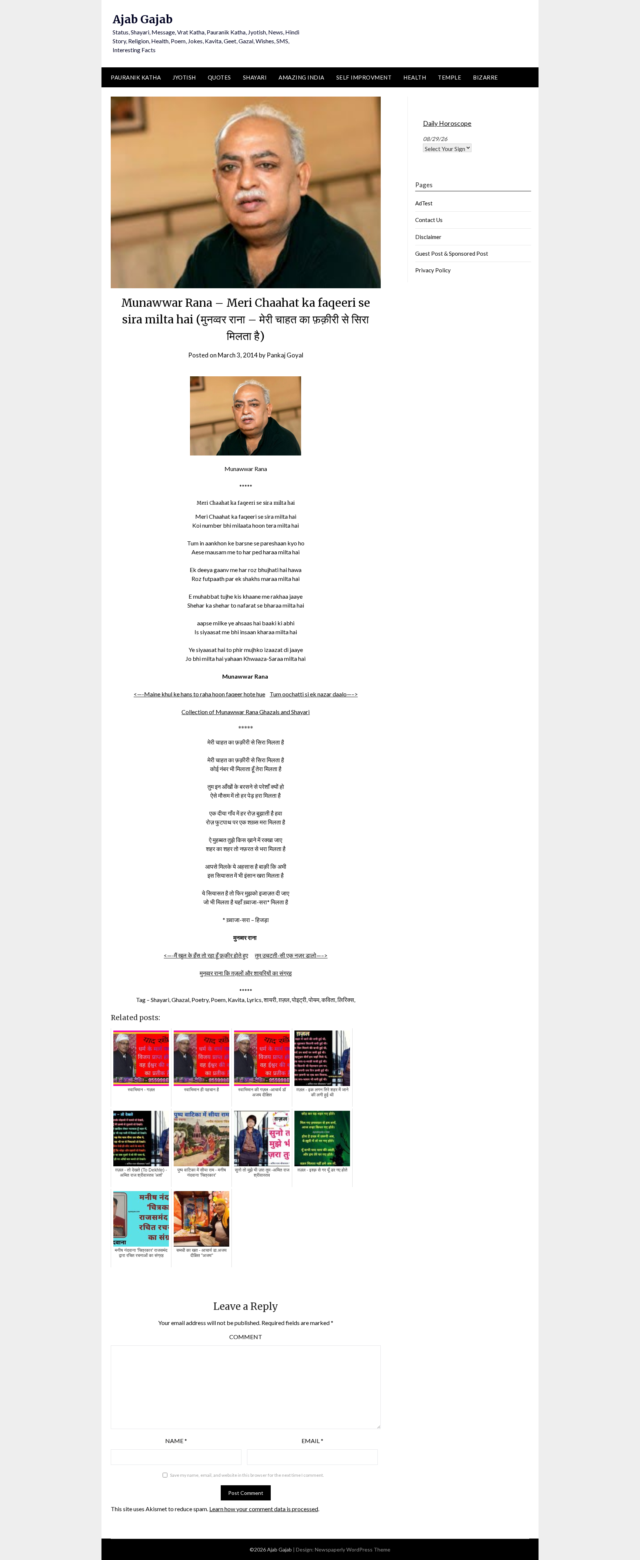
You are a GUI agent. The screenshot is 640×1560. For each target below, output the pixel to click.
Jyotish (184, 77)
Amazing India (301, 77)
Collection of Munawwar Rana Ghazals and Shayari (245, 711)
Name (176, 1440)
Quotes (219, 77)
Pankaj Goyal (285, 355)
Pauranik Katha (136, 77)
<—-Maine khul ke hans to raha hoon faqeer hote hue (199, 693)
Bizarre (485, 77)
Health (414, 77)
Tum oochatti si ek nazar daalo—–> (314, 693)
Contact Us (429, 219)
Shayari (255, 77)
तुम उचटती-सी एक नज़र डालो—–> (291, 955)
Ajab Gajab (143, 19)
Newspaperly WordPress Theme (352, 1549)
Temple (449, 77)
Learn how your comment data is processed (263, 1508)
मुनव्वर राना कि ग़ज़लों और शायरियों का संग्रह (246, 972)
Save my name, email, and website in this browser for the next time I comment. (247, 1475)
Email (312, 1440)
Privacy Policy (433, 270)
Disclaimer (428, 236)
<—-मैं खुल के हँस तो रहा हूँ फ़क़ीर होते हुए (206, 955)
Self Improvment (364, 77)
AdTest (424, 203)
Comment (245, 1336)
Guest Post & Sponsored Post (451, 253)
